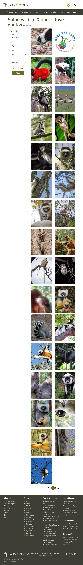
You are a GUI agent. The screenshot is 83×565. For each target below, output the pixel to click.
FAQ (51, 553)
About (68, 12)
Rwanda (29, 524)
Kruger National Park (50, 518)
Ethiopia (29, 508)
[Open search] (75, 5)
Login (75, 12)
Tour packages (9, 504)
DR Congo (29, 506)
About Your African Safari (39, 553)
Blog (61, 12)
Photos (45, 12)
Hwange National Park (51, 516)
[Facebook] (66, 553)
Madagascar (30, 515)
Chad (28, 504)
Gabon (28, 510)
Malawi (28, 517)
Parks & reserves (10, 508)
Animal (12, 51)
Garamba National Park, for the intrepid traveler (70, 513)
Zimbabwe (30, 535)
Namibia (29, 522)
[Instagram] (72, 553)
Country (12, 34)
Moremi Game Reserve (51, 525)
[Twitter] (69, 553)
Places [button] (37, 12)
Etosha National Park (50, 510)
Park (11, 42)
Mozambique (30, 519)
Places (6, 506)
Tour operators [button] (12, 12)
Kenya (28, 513)
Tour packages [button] (26, 12)
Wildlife (53, 12)
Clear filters (18, 68)
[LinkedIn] (75, 553)
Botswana (29, 501)
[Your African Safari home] (15, 554)
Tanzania (29, 528)
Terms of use (47, 556)
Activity (12, 59)
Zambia (29, 533)
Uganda (29, 531)
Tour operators (9, 501)
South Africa (30, 526)
